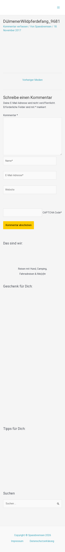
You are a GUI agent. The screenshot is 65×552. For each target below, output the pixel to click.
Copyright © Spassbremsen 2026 (32, 535)
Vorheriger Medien (32, 79)
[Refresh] (25, 202)
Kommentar (10, 115)
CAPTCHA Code (52, 212)
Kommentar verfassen (15, 26)
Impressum (17, 541)
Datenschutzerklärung (42, 541)
